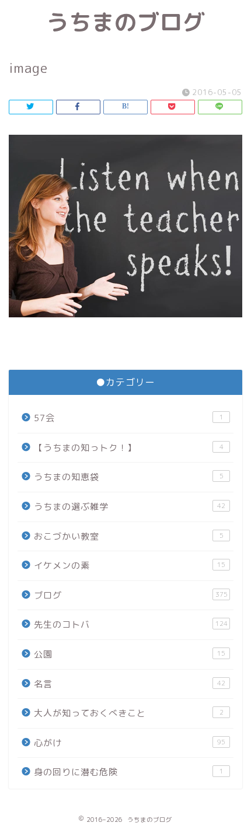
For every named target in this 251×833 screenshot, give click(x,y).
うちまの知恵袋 (129, 477)
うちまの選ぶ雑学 (129, 507)
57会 (129, 418)
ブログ (131, 595)
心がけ (129, 743)
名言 (129, 684)
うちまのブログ (125, 22)
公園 (129, 654)
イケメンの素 (129, 565)
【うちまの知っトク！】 (129, 448)
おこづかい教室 (129, 536)
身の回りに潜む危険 (129, 772)
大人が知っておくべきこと (129, 713)
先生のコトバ (131, 624)
